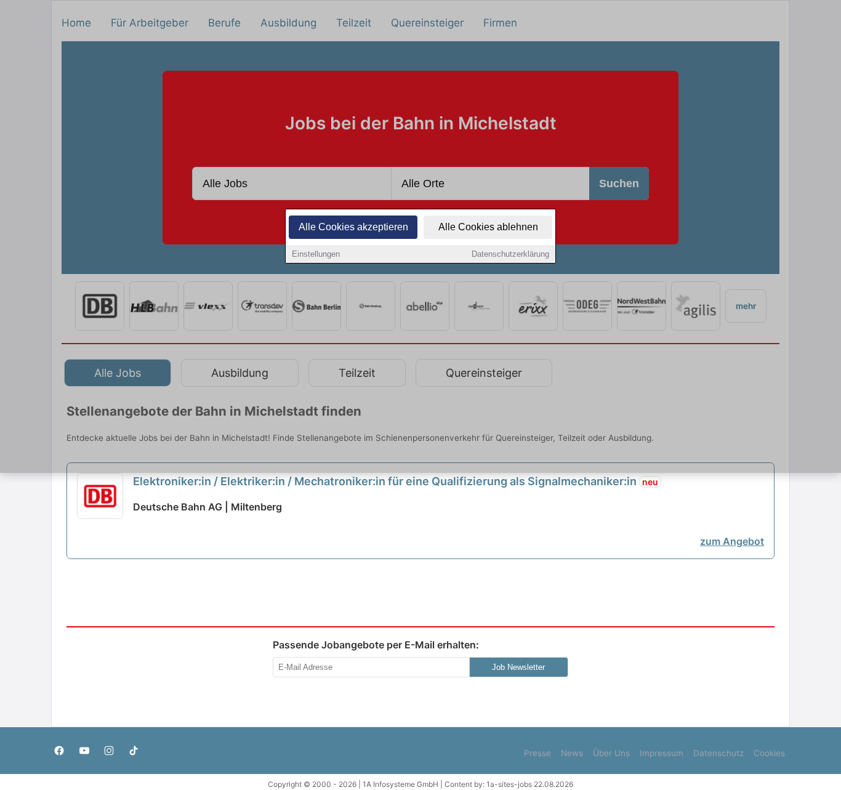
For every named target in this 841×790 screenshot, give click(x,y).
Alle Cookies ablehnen (488, 227)
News (572, 753)
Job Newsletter (518, 667)
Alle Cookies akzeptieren (353, 227)
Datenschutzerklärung (510, 254)
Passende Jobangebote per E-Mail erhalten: (376, 645)
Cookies (769, 753)
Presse (537, 753)
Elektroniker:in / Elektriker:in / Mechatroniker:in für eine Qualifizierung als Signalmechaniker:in (395, 481)
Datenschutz (718, 753)
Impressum (661, 753)
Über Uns (611, 753)
